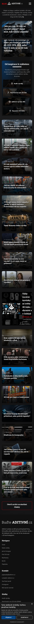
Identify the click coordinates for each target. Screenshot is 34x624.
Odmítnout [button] (24, 617)
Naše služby (6, 548)
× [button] (32, 604)
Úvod (3, 545)
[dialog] (17, 613)
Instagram (5, 584)
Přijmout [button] (8, 617)
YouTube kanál (6, 581)
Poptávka (5, 564)
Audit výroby (6, 598)
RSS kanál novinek (7, 588)
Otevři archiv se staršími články (17, 505)
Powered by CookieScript (17, 622)
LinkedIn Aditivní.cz (8, 578)
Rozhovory (5, 558)
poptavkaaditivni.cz (8, 575)
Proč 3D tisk (5, 554)
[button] (30, 3)
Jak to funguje (6, 551)
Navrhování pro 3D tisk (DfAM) (11, 601)
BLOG (4, 3)
